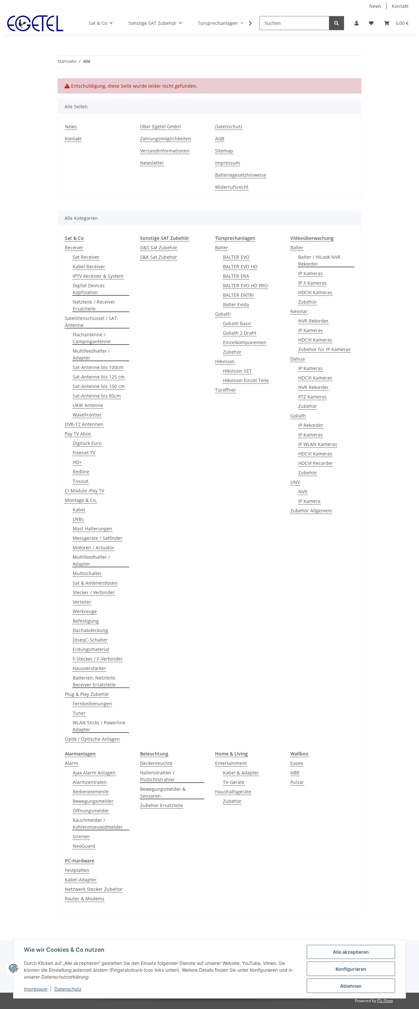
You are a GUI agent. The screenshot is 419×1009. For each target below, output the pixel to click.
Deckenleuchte (156, 763)
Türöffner (225, 390)
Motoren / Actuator (93, 547)
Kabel (79, 509)
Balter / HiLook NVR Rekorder (319, 260)
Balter (221, 247)
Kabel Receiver (89, 266)
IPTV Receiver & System (98, 276)
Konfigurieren (351, 969)
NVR (302, 491)
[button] (356, 23)
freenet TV (84, 453)
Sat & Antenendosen (95, 583)
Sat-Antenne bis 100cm (98, 367)
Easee (296, 763)
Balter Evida (236, 304)
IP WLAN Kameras (317, 444)
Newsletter (152, 163)
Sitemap (224, 151)
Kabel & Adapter (241, 773)
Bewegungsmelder (93, 801)
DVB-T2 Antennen (84, 424)
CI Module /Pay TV (84, 490)
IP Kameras (310, 273)
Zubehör (232, 352)
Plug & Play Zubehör (87, 694)
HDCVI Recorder (315, 463)
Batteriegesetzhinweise (240, 175)
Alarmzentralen (90, 782)
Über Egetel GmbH (160, 126)
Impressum (35, 989)
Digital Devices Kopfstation (89, 288)
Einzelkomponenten (244, 342)
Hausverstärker (89, 668)
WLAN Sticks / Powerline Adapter (99, 726)
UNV (295, 482)
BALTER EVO (236, 257)
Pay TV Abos (78, 434)
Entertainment (231, 763)
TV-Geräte (234, 782)
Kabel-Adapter (81, 879)
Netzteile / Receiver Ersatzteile (94, 305)
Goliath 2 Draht (239, 333)
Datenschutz (68, 989)
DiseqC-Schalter (90, 640)
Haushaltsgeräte (233, 791)
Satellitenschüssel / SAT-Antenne (91, 321)
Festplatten (77, 870)
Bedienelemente (91, 791)
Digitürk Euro (87, 443)
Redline (81, 472)
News (375, 6)
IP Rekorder (310, 425)
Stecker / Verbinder (94, 592)
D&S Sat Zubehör (158, 247)
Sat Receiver (86, 257)
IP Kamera (309, 501)
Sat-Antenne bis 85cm (97, 396)
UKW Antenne (88, 405)
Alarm (71, 763)
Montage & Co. (81, 500)
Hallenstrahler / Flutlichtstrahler (157, 776)
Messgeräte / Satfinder (97, 538)
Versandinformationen (165, 151)
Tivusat (80, 481)
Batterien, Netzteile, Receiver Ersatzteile (94, 681)
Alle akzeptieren (351, 952)
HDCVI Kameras (315, 292)
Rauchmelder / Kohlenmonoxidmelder (98, 823)
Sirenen (81, 836)
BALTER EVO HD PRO (245, 285)
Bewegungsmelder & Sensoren (163, 792)
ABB (294, 773)
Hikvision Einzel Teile (246, 380)
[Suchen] (336, 23)
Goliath (223, 314)
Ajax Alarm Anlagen (94, 773)
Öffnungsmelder (91, 810)
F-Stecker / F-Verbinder (98, 659)
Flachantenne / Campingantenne (92, 338)
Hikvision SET (237, 371)
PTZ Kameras (312, 397)
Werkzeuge (85, 611)
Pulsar (297, 782)
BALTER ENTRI (238, 295)
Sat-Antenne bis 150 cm (99, 386)
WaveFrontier (87, 415)
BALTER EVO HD (240, 266)
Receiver (74, 247)
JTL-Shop (385, 1000)
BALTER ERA (236, 276)
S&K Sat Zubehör (158, 257)
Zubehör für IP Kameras (324, 349)
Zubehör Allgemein (311, 510)
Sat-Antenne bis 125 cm (99, 377)
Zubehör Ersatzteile (161, 805)
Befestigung (86, 621)
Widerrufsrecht (231, 187)
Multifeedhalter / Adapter (91, 354)
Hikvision (225, 361)
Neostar (299, 311)
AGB (219, 138)
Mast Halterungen (92, 528)
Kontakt (400, 6)
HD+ (77, 462)
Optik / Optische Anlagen (92, 739)
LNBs (78, 519)
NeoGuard (84, 846)
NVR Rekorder (313, 321)
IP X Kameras (312, 283)
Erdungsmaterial (91, 649)
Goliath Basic (237, 323)
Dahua (297, 359)
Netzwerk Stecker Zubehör (94, 889)
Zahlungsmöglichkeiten (165, 138)
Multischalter (87, 573)
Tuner (79, 713)
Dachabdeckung (90, 630)
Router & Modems (84, 898)
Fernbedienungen (92, 703)
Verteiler (82, 602)
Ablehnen (351, 986)
